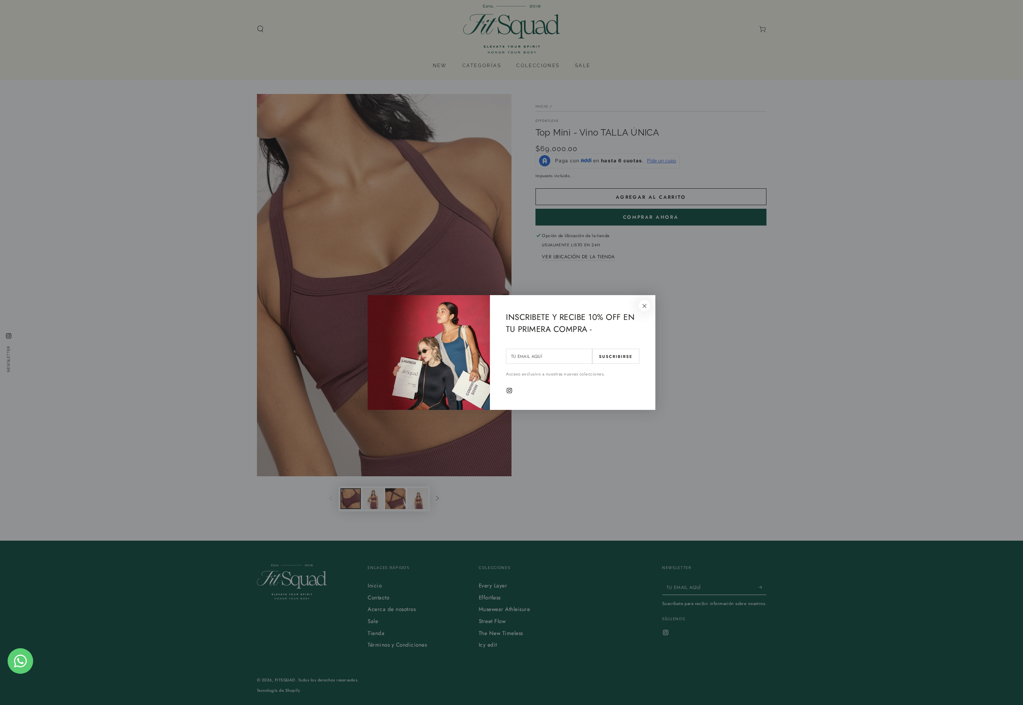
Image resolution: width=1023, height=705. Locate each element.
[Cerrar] (644, 305)
